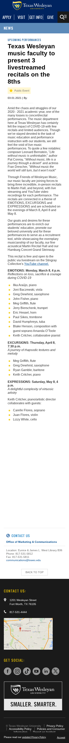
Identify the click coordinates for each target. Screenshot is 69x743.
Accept (61, 737)
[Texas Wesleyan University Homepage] (34, 5)
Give (50, 17)
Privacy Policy (55, 725)
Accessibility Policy (20, 728)
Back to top (34, 572)
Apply (6, 17)
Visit (21, 17)
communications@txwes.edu (23, 560)
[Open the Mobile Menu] (63, 17)
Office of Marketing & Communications (31, 541)
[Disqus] (34, 472)
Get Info (35, 17)
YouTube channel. (36, 263)
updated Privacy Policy (34, 737)
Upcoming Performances (24, 40)
